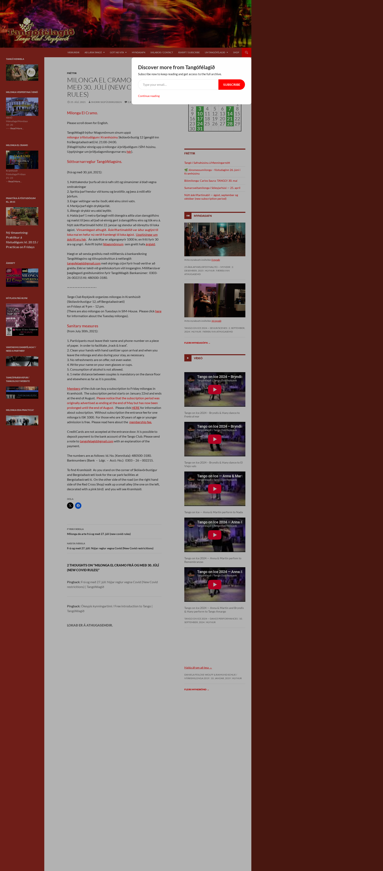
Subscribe (231, 84)
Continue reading (149, 96)
